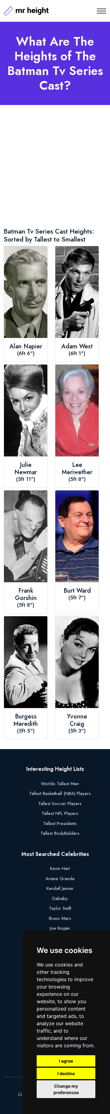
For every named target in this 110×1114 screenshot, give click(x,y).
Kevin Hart (60, 868)
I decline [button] (66, 1073)
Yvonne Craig (77, 720)
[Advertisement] (55, 167)
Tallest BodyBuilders (59, 833)
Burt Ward (77, 591)
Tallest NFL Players (60, 813)
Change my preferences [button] (66, 1089)
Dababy (60, 898)
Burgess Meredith (25, 720)
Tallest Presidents (60, 823)
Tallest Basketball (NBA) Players (60, 793)
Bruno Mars (60, 918)
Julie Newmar (25, 468)
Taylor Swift (60, 908)
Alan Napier (25, 346)
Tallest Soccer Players (60, 803)
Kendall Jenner (60, 888)
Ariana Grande (60, 878)
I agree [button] (66, 1060)
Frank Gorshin (26, 594)
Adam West (77, 346)
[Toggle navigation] (101, 11)
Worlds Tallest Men (60, 783)
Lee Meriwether (77, 468)
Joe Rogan (60, 928)
